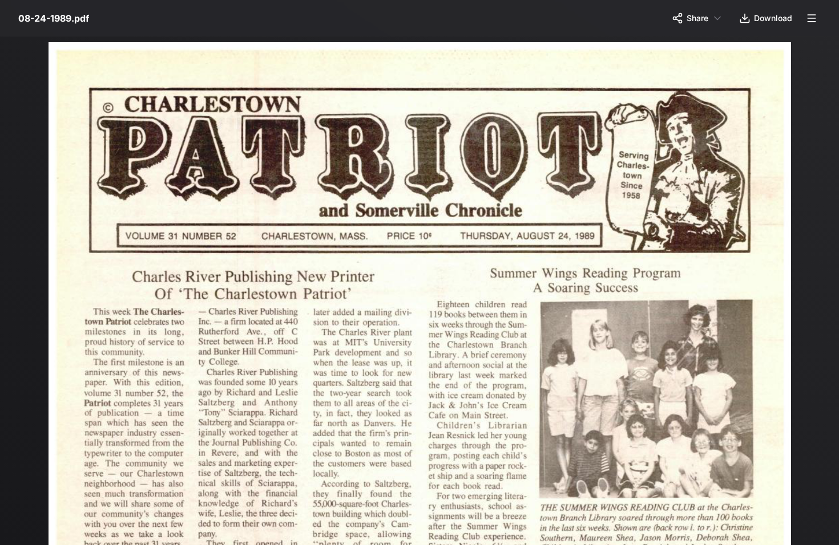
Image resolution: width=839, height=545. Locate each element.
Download (773, 18)
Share (697, 18)
